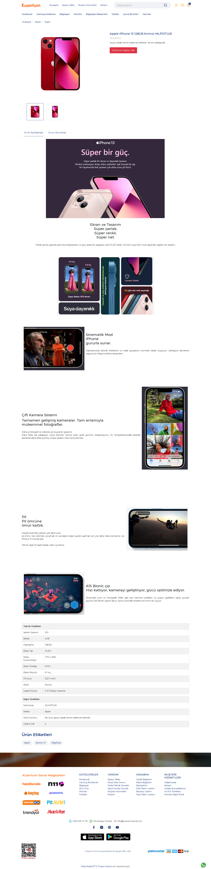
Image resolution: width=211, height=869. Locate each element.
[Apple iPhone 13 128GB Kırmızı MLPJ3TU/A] (60, 64)
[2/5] (112, 38)
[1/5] (111, 38)
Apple (27, 742)
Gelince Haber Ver (123, 50)
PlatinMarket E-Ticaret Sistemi (97, 866)
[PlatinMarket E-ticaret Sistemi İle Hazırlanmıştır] (156, 851)
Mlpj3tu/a (56, 742)
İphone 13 (41, 742)
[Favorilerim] (182, 5)
